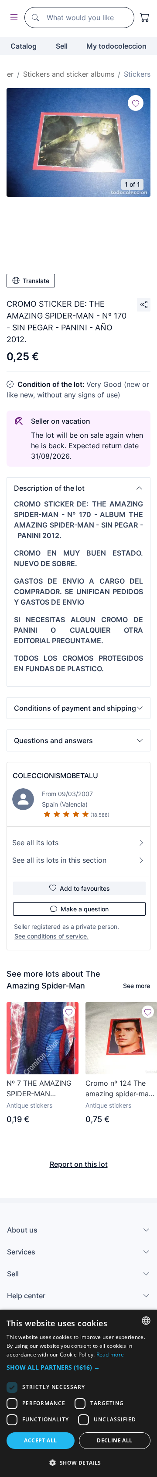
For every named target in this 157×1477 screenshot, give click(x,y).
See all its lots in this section (59, 860)
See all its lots (35, 842)
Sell (62, 46)
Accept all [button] (40, 1440)
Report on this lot (79, 1164)
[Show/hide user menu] (12, 17)
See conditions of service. (51, 936)
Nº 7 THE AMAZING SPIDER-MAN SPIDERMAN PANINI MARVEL (39, 1089)
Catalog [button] (23, 46)
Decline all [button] (114, 1440)
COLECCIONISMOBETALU (55, 775)
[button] (78, 488)
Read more (110, 1354)
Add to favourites (85, 888)
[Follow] (135, 103)
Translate (36, 280)
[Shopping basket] (145, 17)
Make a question (85, 909)
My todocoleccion (116, 46)
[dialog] (78, 1393)
